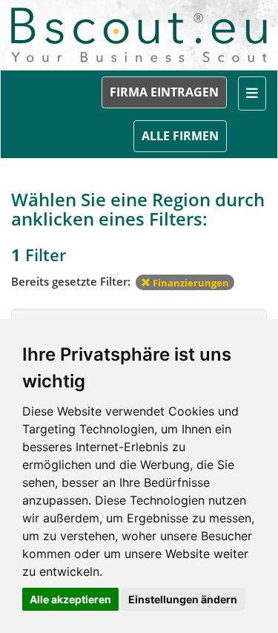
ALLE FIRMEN (180, 136)
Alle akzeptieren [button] (70, 599)
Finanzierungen (189, 282)
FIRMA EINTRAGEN (164, 92)
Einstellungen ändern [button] (182, 599)
